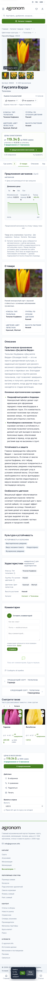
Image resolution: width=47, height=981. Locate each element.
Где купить (9, 164)
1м (9, 191)
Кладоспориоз (32, 547)
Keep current (30, 973)
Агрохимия (6, 858)
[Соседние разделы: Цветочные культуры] (19, 32)
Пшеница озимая (8, 879)
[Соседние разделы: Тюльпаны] (32, 32)
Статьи (41, 978)
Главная (5, 29)
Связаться (6, 958)
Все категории (7, 869)
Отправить (12, 649)
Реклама (5, 954)
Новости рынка (8, 911)
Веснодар (32, 237)
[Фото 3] (22, 75)
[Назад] (4, 706)
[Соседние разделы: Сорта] (31, 28)
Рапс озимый (7, 897)
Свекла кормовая (9, 890)
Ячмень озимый (8, 894)
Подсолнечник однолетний (12, 887)
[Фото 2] (13, 75)
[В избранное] (20, 711)
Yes (22, 973)
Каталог (17, 706)
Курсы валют (7, 929)
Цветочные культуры (10, 33)
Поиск (4, 933)
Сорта (27, 29)
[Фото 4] (30, 75)
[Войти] (42, 9)
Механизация (7, 862)
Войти (19, 645)
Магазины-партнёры (10, 926)
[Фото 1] (5, 75)
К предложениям (23, 766)
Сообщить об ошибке (15, 670)
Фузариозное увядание (15, 551)
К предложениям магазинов (22, 150)
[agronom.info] (15, 9)
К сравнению (13, 783)
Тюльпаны (27, 33)
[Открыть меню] (3, 8)
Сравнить (39, 155)
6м (18, 191)
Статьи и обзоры (8, 908)
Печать (11, 793)
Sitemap (39, 971)
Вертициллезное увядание (16, 543)
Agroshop (28, 235)
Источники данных (9, 947)
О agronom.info (7, 943)
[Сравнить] (20, 715)
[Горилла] (12, 717)
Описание (35, 164)
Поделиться (12, 788)
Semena (24, 237)
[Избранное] (36, 9)
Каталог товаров (25, 21)
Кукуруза (5, 883)
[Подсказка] (14, 573)
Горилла (6, 727)
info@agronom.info (12, 844)
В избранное (11, 155)
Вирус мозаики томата (15, 547)
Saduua (17, 237)
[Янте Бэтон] (35, 717)
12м (23, 191)
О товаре (23, 164)
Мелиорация (7, 865)
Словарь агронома (9, 919)
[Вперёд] (9, 706)
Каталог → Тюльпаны (30, 596)
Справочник (6, 915)
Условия (5, 971)
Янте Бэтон (30, 727)
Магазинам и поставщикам (12, 950)
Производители (8, 922)
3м (14, 191)
